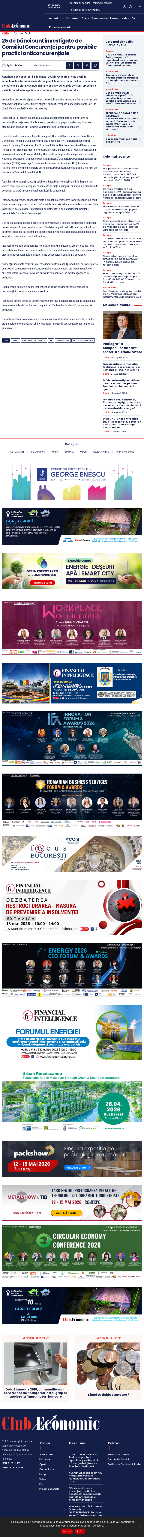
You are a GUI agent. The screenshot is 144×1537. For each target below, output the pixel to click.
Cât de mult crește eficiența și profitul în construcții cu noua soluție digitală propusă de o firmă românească (121, 98)
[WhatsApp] (95, 65)
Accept (66, 1531)
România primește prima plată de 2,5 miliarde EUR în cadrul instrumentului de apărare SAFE (122, 294)
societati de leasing (83, 341)
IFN (51, 341)
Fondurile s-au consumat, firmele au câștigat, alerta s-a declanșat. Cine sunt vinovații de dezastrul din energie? (122, 404)
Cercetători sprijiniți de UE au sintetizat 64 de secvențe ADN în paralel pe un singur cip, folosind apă (121, 260)
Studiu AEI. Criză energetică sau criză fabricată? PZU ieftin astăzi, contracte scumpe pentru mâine (122, 423)
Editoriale (111, 135)
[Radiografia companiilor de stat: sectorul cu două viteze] (122, 325)
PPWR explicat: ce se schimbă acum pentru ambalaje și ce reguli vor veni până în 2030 (121, 209)
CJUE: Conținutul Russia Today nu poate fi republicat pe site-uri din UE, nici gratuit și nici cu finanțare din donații (122, 60)
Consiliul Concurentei (34, 341)
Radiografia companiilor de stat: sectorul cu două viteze (122, 348)
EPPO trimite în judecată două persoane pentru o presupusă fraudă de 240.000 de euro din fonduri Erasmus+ (121, 278)
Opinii (7, 33)
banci (15, 341)
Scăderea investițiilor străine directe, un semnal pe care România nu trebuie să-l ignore (121, 385)
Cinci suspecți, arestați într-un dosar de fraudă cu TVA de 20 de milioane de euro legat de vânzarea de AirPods (121, 225)
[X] (78, 65)
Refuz (79, 1531)
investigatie (63, 341)
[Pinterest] (86, 65)
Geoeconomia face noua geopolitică (121, 140)
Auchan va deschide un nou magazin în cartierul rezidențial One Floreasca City (122, 79)
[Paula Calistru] (4, 65)
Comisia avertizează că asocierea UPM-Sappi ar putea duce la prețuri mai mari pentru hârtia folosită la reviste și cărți (122, 193)
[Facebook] (140, 6)
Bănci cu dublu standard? (108, 1394)
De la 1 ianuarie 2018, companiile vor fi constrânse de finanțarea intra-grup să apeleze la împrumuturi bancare (35, 1393)
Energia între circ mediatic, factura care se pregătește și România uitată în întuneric (121, 366)
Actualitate (112, 72)
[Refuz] (139, 1527)
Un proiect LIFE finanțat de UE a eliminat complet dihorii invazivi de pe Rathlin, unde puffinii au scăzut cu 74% (122, 243)
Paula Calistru (19, 65)
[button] (130, 7)
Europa (109, 51)
